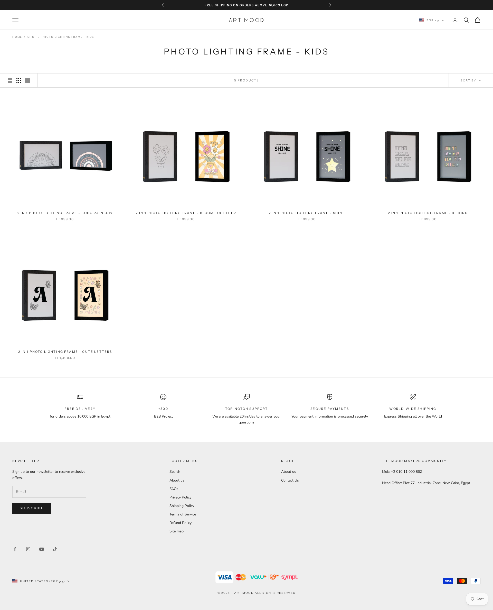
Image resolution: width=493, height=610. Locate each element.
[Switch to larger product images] (10, 80)
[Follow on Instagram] (28, 549)
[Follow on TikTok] (55, 549)
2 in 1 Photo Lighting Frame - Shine (307, 213)
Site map (176, 531)
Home (17, 37)
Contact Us (290, 480)
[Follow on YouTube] (41, 549)
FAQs (173, 488)
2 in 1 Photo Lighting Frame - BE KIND (428, 213)
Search (174, 471)
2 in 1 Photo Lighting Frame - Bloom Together (186, 213)
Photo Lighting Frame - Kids (68, 37)
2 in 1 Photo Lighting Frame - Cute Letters (65, 352)
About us (176, 480)
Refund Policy (180, 522)
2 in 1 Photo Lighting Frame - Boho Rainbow (65, 213)
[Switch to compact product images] (27, 80)
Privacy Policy (180, 497)
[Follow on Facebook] (14, 549)
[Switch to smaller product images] (18, 80)
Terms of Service (182, 514)
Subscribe (32, 508)
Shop (31, 37)
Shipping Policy (181, 505)
